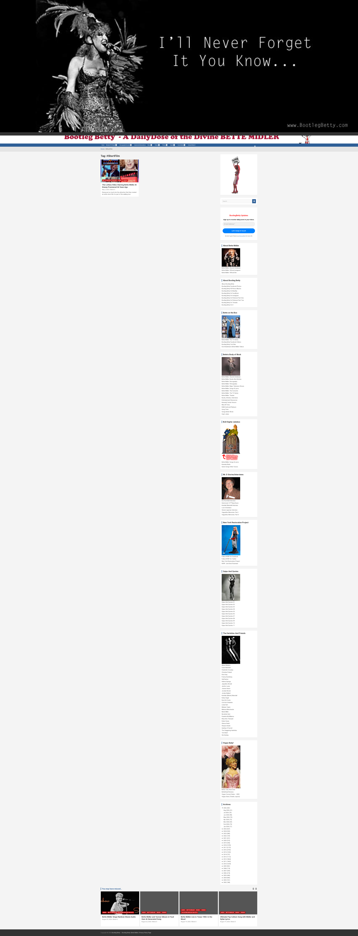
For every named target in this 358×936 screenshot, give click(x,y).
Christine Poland (227, 672)
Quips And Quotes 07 (228, 616)
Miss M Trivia (226, 405)
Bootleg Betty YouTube (229, 344)
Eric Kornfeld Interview (228, 501)
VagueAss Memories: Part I (230, 512)
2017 (224, 847)
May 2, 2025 (105, 189)
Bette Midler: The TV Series (230, 340)
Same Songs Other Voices (230, 467)
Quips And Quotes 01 (228, 602)
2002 (224, 882)
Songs (125, 912)
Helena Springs (226, 681)
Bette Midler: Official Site (229, 272)
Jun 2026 (226, 815)
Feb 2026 (226, 824)
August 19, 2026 (107, 921)
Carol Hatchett (226, 667)
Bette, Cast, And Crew (228, 789)
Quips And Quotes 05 (228, 611)
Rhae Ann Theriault (227, 719)
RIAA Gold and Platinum (229, 407)
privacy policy (241, 236)
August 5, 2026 (224, 921)
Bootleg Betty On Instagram (230, 295)
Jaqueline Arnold (227, 684)
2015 (224, 852)
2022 (224, 836)
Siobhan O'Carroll (227, 728)
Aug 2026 (226, 810)
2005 (224, 875)
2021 (224, 838)
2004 (224, 878)
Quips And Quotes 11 (228, 625)
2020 (224, 840)
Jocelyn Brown (226, 691)
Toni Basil (225, 733)
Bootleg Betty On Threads (229, 302)
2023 (224, 833)
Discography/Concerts (125, 145)
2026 (224, 808)
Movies (114, 180)
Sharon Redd (226, 723)
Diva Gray (224, 674)
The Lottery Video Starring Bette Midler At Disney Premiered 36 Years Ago (119, 186)
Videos (156, 145)
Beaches (150, 910)
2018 (224, 845)
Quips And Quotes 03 (228, 607)
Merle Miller (225, 712)
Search (254, 201)
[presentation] (253, 889)
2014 (224, 854)
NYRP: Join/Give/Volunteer (230, 563)
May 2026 (226, 817)
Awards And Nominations (140, 145)
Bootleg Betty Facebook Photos (231, 286)
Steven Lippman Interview (229, 510)
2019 (224, 843)
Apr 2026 (226, 819)
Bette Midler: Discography (229, 381)
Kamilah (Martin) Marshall (229, 695)
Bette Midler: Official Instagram (231, 270)
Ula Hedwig (225, 735)
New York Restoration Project (231, 561)
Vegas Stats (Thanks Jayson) (231, 796)
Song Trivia (225, 409)
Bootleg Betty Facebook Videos (231, 342)
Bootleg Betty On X (227, 305)
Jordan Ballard (226, 693)
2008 (224, 868)
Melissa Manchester (228, 709)
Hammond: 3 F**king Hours (230, 503)
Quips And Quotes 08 (228, 618)
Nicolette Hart (226, 714)
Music (149, 145)
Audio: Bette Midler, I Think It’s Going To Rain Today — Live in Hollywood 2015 (158, 918)
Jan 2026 (226, 826)
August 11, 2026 (146, 921)
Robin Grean (225, 721)
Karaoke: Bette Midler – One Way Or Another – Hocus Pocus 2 (195, 918)
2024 (224, 831)
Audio (104, 912)
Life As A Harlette (227, 702)
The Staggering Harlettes (229, 730)
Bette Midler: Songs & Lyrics (230, 388)
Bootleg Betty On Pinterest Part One (233, 298)
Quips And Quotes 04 (228, 609)
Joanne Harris (226, 688)
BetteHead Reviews (228, 792)
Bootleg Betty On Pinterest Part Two (233, 300)
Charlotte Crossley (227, 670)
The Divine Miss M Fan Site (150, 912)
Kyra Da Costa (226, 700)
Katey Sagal (225, 698)
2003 (224, 880)
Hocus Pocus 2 (200, 910)
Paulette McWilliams (228, 716)
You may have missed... (112, 889)
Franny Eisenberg (227, 677)
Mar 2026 (226, 822)
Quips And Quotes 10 (228, 623)
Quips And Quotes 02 (228, 604)
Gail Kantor (225, 679)
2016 (224, 850)
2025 (224, 829)
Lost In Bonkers (226, 508)
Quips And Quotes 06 (228, 614)
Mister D (112, 189)
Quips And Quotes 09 (228, 621)
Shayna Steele (226, 726)
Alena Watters (226, 665)
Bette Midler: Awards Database (231, 268)
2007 (224, 871)
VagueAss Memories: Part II (230, 515)
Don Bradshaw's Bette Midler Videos (233, 347)
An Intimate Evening (227, 912)
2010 (224, 864)
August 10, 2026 (185, 921)
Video (120, 180)
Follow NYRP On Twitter (229, 559)
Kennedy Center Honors (229, 402)
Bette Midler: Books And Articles (231, 379)
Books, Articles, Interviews (230, 398)
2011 (224, 861)
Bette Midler (107, 180)
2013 (224, 857)
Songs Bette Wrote (227, 412)
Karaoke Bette (226, 464)
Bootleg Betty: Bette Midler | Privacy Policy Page (136, 932)
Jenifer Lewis (226, 686)
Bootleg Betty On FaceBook (230, 293)
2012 (224, 859)
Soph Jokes (225, 414)
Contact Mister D (191, 145)
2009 (224, 866)
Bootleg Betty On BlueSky (229, 291)
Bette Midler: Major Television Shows (233, 386)
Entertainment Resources (229, 400)
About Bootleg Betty (228, 284)
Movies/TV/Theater (110, 145)
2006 (224, 873)
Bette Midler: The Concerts (230, 391)
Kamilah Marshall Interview (230, 505)
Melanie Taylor (226, 707)
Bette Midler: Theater (228, 395)
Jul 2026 (226, 812)
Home (103, 145)
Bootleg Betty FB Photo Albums (231, 288)
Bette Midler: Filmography (229, 384)
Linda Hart (225, 705)
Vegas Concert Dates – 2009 (230, 794)
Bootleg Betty (116, 932)
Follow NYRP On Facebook (230, 556)
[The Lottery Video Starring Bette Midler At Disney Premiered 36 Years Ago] (120, 170)
